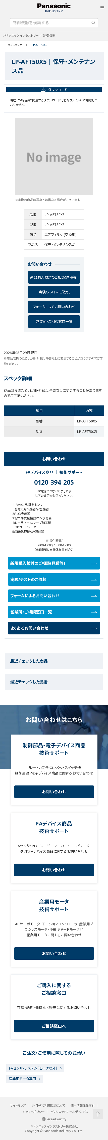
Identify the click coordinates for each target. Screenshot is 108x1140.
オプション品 (15, 45)
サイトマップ (18, 1105)
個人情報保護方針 (83, 1105)
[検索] (93, 22)
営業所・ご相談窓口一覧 (54, 321)
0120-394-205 (54, 482)
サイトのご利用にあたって (48, 1105)
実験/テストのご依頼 (54, 292)
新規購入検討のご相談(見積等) (54, 277)
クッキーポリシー (34, 1111)
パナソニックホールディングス (69, 1111)
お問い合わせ (54, 791)
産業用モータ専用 (22, 1078)
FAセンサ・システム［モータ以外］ (33, 1068)
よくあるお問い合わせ (29, 628)
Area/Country (56, 1119)
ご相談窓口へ (54, 1026)
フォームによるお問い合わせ (54, 306)
